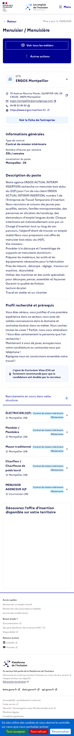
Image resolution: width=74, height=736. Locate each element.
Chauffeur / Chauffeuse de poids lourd (15, 465)
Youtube (10, 647)
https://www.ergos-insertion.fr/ (28, 110)
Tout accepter (15, 731)
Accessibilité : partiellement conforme (22, 700)
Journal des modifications (15, 613)
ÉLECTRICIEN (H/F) (18, 413)
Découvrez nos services (14, 681)
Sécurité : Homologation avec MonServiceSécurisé (28, 708)
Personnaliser (60, 731)
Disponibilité (9, 632)
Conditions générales (13, 716)
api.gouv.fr (48, 689)
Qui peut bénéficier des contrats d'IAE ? (22, 627)
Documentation (11, 623)
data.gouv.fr (29, 689)
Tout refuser (38, 731)
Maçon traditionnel (18, 447)
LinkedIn (10, 642)
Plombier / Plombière (12, 430)
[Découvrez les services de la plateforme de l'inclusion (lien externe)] (16, 663)
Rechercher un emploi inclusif (17, 604)
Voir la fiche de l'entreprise (37, 120)
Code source (9, 704)
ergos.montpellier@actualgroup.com (31, 101)
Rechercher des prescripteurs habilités (22, 608)
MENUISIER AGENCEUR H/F (16, 487)
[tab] (37, 398)
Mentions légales (11, 712)
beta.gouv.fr (10, 689)
